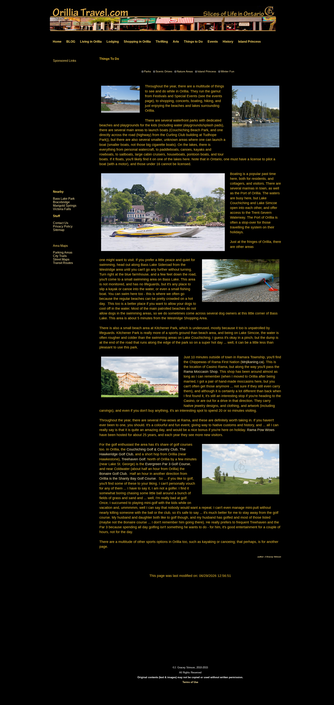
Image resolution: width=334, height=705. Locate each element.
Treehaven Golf (133, 459)
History (228, 41)
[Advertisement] (190, 617)
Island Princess (249, 41)
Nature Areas (185, 71)
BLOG (70, 41)
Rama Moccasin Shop (201, 372)
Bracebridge (61, 202)
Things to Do (193, 41)
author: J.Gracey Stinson (269, 557)
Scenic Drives (164, 71)
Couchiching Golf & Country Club (152, 449)
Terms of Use (190, 682)
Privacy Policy (62, 226)
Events (213, 41)
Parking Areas (62, 252)
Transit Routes (63, 263)
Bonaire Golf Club (113, 474)
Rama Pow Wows (260, 430)
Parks (147, 71)
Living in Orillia (91, 41)
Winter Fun (227, 71)
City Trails (60, 256)
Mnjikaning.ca (252, 362)
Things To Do (109, 58)
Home (57, 41)
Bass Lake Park (64, 198)
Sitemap (58, 230)
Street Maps (61, 259)
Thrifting (162, 41)
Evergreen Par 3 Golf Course (167, 464)
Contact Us (60, 223)
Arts (176, 41)
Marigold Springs (64, 205)
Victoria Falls (62, 209)
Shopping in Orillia (137, 41)
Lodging (113, 41)
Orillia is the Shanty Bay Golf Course (127, 478)
